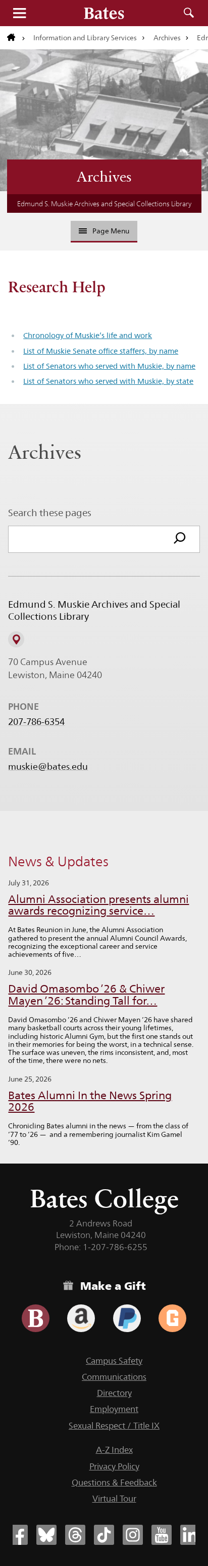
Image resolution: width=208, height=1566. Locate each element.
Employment (114, 1409)
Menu (19, 13)
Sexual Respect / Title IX (114, 1426)
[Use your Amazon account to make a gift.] (81, 1318)
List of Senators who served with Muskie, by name (109, 366)
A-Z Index (114, 1450)
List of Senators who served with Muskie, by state (108, 381)
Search (189, 13)
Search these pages (49, 512)
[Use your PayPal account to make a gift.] (127, 1318)
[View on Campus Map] (16, 639)
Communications (114, 1377)
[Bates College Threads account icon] (75, 1535)
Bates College (104, 1198)
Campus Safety (114, 1361)
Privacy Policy (114, 1466)
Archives (167, 38)
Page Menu (110, 231)
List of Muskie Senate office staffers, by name (100, 351)
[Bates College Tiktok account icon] (104, 1535)
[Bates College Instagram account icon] (133, 1535)
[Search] (179, 539)
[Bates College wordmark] (104, 13)
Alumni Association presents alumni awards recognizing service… (98, 905)
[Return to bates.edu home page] (16, 37)
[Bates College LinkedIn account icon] (190, 1535)
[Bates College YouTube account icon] (161, 1535)
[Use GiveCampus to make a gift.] (172, 1318)
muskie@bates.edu (48, 767)
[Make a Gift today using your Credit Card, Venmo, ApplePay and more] (35, 1318)
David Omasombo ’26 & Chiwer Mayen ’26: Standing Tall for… (86, 994)
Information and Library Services (85, 38)
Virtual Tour (114, 1499)
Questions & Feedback (114, 1482)
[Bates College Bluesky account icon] (46, 1535)
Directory (114, 1393)
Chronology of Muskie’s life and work (87, 335)
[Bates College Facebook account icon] (18, 1535)
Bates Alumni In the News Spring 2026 (90, 1101)
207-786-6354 (36, 722)
